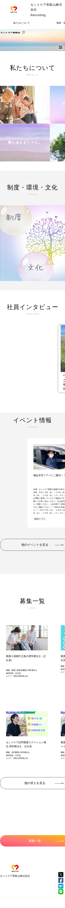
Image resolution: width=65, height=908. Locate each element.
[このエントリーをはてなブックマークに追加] (60, 886)
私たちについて (21, 22)
